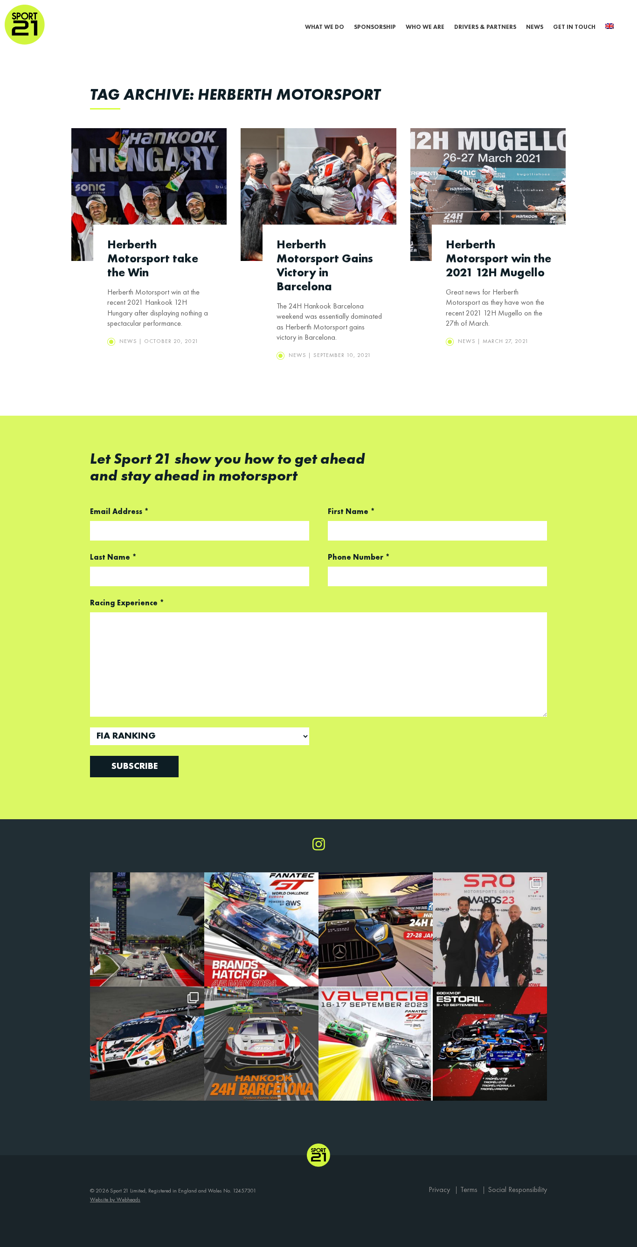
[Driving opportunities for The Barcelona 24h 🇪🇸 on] (261, 1044)
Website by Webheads (115, 1200)
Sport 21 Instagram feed (318, 844)
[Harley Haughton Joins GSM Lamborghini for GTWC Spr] (147, 1044)
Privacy (439, 1190)
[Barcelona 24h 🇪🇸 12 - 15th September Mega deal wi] (147, 929)
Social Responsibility (517, 1190)
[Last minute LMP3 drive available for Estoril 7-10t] (490, 1044)
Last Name (113, 558)
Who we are (425, 27)
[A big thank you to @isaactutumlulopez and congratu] (490, 929)
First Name (351, 512)
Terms (469, 1190)
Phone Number (359, 558)
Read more (149, 244)
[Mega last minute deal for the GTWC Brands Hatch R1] (261, 929)
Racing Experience (127, 603)
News (534, 27)
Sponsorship (375, 27)
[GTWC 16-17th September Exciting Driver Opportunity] (375, 1044)
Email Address (119, 512)
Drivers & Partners (485, 27)
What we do (324, 27)
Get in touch (574, 27)
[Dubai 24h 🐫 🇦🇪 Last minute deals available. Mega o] (375, 929)
